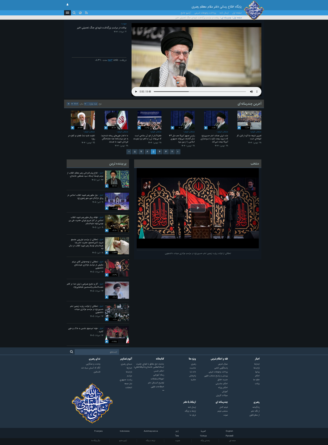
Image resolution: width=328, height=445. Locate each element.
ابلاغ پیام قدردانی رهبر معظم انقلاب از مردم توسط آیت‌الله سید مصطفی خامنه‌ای (85, 174)
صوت (124, 23)
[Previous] (177, 151)
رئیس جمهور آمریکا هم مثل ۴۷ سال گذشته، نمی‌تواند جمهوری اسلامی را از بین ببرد (182, 138)
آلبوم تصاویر (126, 359)
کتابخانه (160, 359)
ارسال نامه (224, 13)
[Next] (128, 151)
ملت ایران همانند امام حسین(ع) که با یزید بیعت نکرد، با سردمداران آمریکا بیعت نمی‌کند (214, 138)
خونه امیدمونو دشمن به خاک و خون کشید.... (85, 330)
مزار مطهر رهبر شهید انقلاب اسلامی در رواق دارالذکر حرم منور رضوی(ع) (85, 196)
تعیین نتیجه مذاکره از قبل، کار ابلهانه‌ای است (249, 137)
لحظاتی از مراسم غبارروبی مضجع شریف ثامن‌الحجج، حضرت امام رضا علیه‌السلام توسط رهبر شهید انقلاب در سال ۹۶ (86, 244)
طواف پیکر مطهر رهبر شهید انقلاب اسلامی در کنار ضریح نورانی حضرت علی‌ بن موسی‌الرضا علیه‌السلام (86, 220)
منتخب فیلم (256, 131)
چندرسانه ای (226, 17)
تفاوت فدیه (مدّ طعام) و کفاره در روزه (81, 137)
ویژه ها (192, 359)
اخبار (101, 172)
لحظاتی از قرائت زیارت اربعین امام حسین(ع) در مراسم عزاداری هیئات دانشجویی (86, 309)
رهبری (257, 402)
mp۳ (110, 60)
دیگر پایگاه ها (95, 440)
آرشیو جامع (186, 13)
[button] (67, 12)
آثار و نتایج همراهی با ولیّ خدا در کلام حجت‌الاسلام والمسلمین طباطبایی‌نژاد (85, 285)
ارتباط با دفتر (189, 402)
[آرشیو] (148, 390)
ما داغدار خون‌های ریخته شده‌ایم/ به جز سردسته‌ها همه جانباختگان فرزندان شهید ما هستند (114, 138)
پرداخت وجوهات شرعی (205, 13)
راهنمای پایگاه (205, 440)
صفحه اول (237, 13)
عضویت (177, 440)
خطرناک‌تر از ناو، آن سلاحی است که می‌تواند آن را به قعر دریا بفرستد (147, 137)
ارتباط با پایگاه (150, 440)
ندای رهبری (94, 359)
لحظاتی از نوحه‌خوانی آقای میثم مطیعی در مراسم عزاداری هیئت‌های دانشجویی (87, 264)
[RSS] (86, 12)
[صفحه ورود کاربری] (67, 5)
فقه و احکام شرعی (219, 359)
